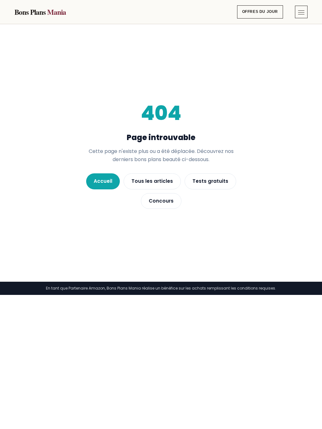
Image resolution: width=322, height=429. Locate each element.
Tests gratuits (210, 181)
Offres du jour (260, 11)
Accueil (103, 181)
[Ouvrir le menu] (301, 12)
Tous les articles (152, 181)
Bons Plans (40, 12)
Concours (161, 201)
